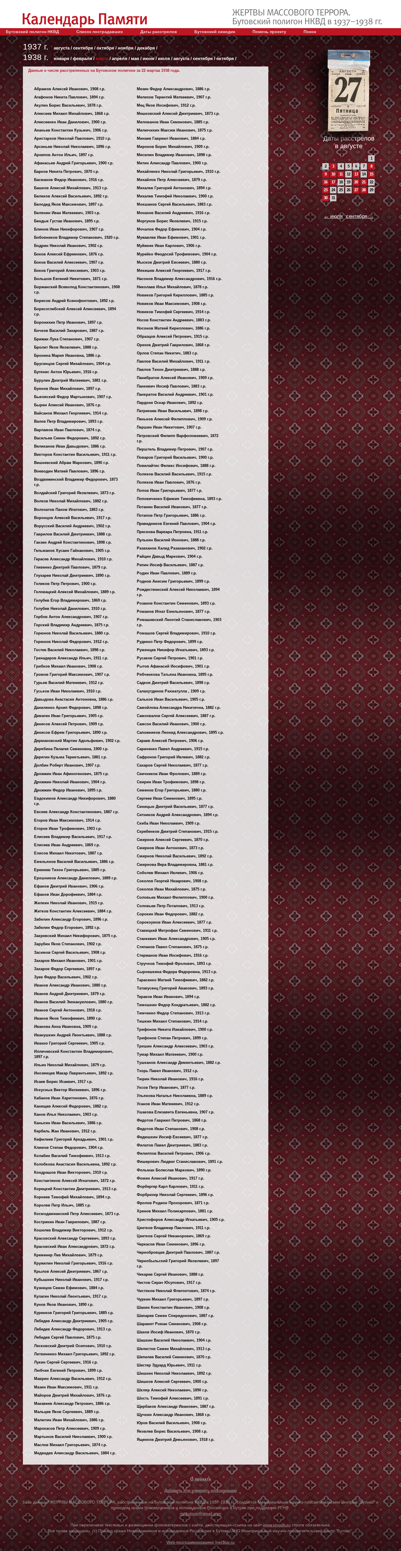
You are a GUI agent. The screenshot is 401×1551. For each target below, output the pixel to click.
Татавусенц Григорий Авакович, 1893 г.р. (175, 988)
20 (356, 182)
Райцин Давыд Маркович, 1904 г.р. (170, 556)
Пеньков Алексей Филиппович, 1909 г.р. (175, 419)
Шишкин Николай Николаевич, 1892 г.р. (174, 1373)
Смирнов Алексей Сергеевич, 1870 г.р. (173, 839)
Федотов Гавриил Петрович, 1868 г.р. (172, 1120)
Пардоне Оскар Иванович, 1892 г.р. (170, 402)
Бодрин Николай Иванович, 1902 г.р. (68, 245)
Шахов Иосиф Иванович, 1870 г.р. (169, 1332)
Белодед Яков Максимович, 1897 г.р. (69, 204)
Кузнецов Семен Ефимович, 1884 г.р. (69, 1288)
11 (341, 174)
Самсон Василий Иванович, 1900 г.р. (171, 724)
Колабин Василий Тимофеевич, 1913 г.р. (72, 1156)
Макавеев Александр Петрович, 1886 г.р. (72, 1403)
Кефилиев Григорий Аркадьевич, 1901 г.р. (74, 1139)
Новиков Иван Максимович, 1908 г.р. (172, 303)
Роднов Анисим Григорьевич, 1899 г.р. (173, 581)
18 (341, 182)
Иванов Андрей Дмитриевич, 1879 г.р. (70, 994)
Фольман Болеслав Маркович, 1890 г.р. (174, 1170)
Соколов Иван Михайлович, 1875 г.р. (171, 889)
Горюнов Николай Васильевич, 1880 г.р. (72, 633)
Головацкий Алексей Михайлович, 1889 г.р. (75, 592)
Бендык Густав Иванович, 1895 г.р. (67, 221)
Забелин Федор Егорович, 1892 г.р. (67, 927)
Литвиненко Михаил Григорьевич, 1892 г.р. (74, 1354)
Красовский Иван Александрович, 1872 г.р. (74, 1246)
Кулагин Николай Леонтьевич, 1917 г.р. (71, 1296)
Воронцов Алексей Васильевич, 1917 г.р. (73, 518)
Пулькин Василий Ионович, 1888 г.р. (171, 540)
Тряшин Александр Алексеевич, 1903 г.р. (175, 1046)
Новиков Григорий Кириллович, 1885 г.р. (175, 295)
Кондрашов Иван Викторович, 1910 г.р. (71, 1172)
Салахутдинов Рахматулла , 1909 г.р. (171, 691)
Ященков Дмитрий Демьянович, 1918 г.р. (176, 1439)
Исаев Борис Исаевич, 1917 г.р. (63, 1081)
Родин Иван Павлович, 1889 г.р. (167, 573)
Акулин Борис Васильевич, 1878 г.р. (68, 105)
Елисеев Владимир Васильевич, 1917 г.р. (73, 837)
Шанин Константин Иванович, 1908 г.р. (173, 1307)
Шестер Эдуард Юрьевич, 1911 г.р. (169, 1365)
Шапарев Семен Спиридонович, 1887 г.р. (175, 1315)
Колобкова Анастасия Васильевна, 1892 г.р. (75, 1164)
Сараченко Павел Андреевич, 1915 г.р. (173, 749)
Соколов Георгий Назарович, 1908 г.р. (172, 881)
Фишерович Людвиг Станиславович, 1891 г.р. (180, 1161)
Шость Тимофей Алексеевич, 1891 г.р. (173, 1398)
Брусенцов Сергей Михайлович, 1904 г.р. (72, 363)
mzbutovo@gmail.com (200, 1513)
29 (371, 190)
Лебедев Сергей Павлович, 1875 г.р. (68, 1337)
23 (325, 190)
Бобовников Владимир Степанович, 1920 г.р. (76, 237)
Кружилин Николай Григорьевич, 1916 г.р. (73, 1263)
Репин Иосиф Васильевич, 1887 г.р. (170, 565)
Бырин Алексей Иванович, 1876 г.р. (67, 405)
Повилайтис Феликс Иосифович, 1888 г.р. (176, 465)
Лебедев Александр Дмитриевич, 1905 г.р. (74, 1321)
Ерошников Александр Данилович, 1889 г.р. (75, 878)
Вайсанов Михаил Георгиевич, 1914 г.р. (71, 413)
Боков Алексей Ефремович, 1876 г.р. (69, 254)
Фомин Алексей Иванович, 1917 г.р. (170, 1178)
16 (325, 182)
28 (363, 190)
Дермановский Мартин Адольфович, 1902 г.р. (77, 740)
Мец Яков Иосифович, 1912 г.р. (166, 105)
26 (348, 190)
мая (135, 58)
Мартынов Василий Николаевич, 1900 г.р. (73, 1436)
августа (62, 47)
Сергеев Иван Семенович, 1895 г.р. (170, 798)
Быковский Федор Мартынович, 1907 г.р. (73, 397)
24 (333, 190)
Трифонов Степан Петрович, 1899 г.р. (172, 1038)
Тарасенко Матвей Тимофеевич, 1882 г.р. (176, 980)
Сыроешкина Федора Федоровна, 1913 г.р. (177, 972)
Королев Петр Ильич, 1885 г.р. (62, 1205)
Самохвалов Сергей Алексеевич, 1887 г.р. (176, 716)
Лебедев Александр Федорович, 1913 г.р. (73, 1329)
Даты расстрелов (158, 31)
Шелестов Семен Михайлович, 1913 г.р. (174, 1349)
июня (148, 58)
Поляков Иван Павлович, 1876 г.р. (169, 482)
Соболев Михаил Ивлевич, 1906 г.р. (170, 873)
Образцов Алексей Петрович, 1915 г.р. (173, 336)
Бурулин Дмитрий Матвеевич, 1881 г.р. (70, 380)
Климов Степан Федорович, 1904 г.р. (69, 1147)
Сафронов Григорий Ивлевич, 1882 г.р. (173, 757)
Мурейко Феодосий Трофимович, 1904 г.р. (177, 254)
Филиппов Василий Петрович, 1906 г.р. (174, 1153)
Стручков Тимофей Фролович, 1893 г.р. (174, 963)
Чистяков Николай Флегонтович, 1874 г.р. (176, 1291)
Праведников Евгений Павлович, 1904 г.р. (176, 523)
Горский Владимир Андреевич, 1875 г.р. (71, 625)
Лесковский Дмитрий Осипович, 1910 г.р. (73, 1346)
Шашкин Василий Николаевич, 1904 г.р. (174, 1340)
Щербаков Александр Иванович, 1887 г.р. (176, 1406)
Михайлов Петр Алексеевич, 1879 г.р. (172, 180)
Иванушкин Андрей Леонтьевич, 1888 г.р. (73, 1035)
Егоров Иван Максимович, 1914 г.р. (67, 820)
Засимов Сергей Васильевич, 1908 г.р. (70, 952)
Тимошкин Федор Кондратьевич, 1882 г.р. (176, 1005)
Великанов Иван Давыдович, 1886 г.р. (70, 446)
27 (356, 190)
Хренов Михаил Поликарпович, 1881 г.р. (175, 1211)
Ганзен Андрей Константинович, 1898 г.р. (73, 542)
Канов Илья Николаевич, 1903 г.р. (66, 1114)
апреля (119, 58)
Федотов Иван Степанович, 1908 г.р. (171, 1129)
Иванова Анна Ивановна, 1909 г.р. (66, 1026)
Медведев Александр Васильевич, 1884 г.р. (75, 1453)
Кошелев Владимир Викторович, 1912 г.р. (73, 1230)
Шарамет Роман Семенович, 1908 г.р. (172, 1324)
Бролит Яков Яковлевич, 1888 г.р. (66, 347)
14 (363, 174)
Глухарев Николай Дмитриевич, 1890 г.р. (72, 575)
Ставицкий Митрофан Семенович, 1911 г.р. (177, 930)
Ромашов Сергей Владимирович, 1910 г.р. (176, 633)
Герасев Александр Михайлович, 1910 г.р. (73, 559)
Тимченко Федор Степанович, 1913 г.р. (173, 1013)
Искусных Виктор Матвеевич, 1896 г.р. (70, 1090)
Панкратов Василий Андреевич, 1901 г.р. (175, 394)
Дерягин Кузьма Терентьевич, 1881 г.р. (70, 757)
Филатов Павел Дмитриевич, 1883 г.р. (172, 1145)
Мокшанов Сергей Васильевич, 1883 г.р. (175, 204)
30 (325, 198)
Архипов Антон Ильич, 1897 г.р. (64, 155)
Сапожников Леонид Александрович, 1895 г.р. (180, 732)
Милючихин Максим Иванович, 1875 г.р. (175, 130)
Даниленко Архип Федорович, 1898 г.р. (71, 707)
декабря (146, 47)
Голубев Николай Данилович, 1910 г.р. (70, 608)
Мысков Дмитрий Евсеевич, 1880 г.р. (172, 262)
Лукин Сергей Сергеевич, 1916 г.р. (66, 1362)
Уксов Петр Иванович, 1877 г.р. (166, 1087)
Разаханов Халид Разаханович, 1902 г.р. (175, 548)
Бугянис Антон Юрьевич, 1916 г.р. (66, 372)
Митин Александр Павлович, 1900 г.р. (172, 163)
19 (348, 182)
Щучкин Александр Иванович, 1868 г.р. (174, 1414)
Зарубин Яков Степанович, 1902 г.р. (68, 944)
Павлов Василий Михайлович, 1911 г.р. (173, 361)
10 (333, 174)
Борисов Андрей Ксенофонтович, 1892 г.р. (74, 300)
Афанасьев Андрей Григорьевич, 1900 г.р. (74, 163)
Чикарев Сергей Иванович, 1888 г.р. (170, 1274)
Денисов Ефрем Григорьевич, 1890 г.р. (71, 732)
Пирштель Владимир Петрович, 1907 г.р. (175, 449)
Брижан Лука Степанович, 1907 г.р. (67, 339)
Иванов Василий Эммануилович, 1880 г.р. (73, 1002)
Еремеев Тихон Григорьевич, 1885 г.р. (70, 870)
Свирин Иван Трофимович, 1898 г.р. (171, 782)
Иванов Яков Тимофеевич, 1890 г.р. (68, 1018)
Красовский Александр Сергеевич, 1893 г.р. (75, 1238)
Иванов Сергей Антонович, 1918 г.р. (68, 1010)
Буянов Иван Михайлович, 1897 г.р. (67, 388)
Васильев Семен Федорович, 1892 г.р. (70, 438)
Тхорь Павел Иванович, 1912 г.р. (167, 1071)
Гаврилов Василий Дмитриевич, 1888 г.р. (73, 534)
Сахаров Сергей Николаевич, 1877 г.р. (172, 765)
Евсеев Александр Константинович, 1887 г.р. (76, 812)
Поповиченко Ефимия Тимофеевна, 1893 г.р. (179, 498)
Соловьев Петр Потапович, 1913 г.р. (171, 906)
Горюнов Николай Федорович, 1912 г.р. (71, 641)
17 (333, 182)
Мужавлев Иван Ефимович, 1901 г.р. (171, 237)
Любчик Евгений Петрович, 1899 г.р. (68, 1370)
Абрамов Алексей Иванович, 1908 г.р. (69, 89)
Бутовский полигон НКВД (32, 31)
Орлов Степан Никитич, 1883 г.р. (167, 353)
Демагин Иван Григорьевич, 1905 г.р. (69, 716)
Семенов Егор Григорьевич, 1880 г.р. (172, 790)
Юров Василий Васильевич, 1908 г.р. (172, 1423)
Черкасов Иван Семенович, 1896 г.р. (171, 1244)
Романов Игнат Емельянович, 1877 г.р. (173, 611)
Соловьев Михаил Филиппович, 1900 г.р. (175, 897)
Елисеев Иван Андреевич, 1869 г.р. (67, 845)
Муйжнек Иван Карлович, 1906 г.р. (169, 245)
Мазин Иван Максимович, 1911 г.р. (66, 1387)
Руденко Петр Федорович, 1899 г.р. (170, 641)
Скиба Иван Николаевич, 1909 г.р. (169, 823)
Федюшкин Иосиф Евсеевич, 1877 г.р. (172, 1137)
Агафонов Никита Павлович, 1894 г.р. (69, 97)
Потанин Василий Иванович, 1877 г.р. (172, 507)
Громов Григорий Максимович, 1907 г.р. (72, 674)
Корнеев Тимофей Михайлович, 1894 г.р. (72, 1197)
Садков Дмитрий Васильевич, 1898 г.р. (173, 682)
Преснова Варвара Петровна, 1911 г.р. (172, 532)
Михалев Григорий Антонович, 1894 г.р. (174, 188)
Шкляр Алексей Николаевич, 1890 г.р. (172, 1390)
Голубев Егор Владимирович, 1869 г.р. (70, 600)
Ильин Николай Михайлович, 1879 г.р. (70, 1065)
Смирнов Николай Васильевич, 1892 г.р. (175, 856)
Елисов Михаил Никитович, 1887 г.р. (68, 853)
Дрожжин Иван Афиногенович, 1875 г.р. (71, 774)
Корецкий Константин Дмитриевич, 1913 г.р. (75, 1189)
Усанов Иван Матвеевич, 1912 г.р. (168, 1104)
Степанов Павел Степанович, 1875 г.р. (173, 947)
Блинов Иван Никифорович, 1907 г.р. (69, 229)
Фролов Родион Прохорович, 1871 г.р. (173, 1203)
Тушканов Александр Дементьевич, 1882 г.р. (179, 1062)
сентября (83, 47)
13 (356, 174)
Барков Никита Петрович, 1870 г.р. (66, 171)
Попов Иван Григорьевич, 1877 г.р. (170, 490)
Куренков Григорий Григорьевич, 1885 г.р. (74, 1313)
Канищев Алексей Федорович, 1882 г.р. (71, 1106)
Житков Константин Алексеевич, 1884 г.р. (73, 911)
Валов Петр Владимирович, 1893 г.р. (68, 421)
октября (105, 47)
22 (371, 182)
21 (363, 182)
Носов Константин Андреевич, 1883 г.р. (174, 320)
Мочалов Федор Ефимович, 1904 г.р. (172, 229)
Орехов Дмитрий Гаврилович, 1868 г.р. (173, 345)
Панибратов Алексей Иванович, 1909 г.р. (175, 378)
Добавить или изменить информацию (200, 1490)
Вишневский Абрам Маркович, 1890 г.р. (71, 462)
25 (341, 190)
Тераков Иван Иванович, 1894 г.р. (168, 996)
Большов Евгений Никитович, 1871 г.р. (71, 279)
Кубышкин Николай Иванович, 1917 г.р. (71, 1279)
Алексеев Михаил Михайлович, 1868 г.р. (72, 113)
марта (102, 58)
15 (371, 174)
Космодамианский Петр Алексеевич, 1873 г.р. (77, 1214)
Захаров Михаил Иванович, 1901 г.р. (68, 960)
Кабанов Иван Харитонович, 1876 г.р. (69, 1098)
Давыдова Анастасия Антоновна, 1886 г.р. (74, 699)
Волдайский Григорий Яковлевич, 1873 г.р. (74, 493)
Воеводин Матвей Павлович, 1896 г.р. (69, 471)
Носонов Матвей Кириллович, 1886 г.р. (173, 328)
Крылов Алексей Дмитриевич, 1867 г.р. (71, 1271)
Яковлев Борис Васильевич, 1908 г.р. (172, 1431)
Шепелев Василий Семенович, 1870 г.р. (174, 1357)
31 (333, 198)
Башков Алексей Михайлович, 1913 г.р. (71, 188)
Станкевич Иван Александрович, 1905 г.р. (176, 938)
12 (348, 174)
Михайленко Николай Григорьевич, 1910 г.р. (178, 171)
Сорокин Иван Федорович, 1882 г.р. (170, 914)
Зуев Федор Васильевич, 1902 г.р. (66, 977)
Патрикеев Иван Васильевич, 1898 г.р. (173, 411)
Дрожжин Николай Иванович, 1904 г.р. (70, 782)
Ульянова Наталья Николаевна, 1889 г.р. (175, 1095)
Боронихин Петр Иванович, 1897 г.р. (68, 322)
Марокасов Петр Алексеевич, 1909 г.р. (70, 1428)
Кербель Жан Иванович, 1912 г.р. (65, 1131)
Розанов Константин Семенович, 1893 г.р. (176, 603)
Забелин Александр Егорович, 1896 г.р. (71, 919)
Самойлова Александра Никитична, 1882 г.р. (179, 707)
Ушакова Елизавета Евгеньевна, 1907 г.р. (176, 1112)
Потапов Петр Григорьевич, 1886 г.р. (171, 515)
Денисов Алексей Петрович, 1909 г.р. (69, 724)
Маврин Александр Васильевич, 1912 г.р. (73, 1378)
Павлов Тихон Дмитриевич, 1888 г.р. (171, 369)
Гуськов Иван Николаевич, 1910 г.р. (68, 691)
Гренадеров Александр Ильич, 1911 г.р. (71, 658)
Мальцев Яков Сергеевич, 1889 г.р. (67, 1412)
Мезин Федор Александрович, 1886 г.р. (173, 89)
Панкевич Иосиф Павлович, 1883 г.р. (171, 386)
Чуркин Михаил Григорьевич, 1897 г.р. (173, 1299)
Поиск (310, 31)
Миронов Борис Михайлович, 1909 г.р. (173, 146)
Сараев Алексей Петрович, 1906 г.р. (170, 740)
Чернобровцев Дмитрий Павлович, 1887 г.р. (178, 1252)
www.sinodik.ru (277, 1525)
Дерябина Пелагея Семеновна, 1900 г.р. (71, 749)
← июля (333, 216)
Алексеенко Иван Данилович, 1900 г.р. (70, 122)
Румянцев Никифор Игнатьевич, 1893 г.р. (176, 650)
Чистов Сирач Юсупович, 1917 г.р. (169, 1282)
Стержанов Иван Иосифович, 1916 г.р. (173, 955)
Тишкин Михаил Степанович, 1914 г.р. (172, 1021)
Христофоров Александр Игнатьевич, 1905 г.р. (181, 1219)
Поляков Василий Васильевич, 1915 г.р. (174, 474)
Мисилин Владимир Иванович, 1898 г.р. (174, 155)
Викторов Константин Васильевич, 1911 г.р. (75, 454)
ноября (126, 47)
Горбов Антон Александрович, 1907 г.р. (71, 617)
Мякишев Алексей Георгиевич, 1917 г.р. (174, 270)
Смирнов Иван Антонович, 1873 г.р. (170, 848)
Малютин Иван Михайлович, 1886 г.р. (69, 1420)
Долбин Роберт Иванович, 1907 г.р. (67, 765)
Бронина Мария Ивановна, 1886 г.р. (67, 355)
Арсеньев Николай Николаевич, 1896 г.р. (72, 146)
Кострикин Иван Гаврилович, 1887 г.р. (70, 1222)
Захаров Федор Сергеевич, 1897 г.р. (68, 969)
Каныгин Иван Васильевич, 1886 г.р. (68, 1123)
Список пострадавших (99, 31)
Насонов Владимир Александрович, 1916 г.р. (179, 279)
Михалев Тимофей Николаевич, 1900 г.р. (175, 196)
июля (164, 58)
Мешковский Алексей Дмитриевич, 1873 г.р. (178, 113)
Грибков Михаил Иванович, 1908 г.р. (68, 666)
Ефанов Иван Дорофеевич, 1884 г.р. (68, 894)
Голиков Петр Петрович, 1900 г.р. (65, 583)
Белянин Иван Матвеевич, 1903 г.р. (67, 213)
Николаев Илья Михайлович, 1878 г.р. (172, 287)
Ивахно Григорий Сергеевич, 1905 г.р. (69, 1043)
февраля (82, 58)
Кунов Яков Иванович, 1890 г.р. (64, 1304)
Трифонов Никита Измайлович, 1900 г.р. (175, 1029)
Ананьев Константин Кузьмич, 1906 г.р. (71, 130)
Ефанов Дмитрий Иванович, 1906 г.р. (69, 886)
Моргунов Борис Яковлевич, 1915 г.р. (172, 221)
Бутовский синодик (214, 31)
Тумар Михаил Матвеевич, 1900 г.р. (170, 1054)
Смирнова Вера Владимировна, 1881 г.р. (175, 864)
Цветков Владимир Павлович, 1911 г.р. (173, 1228)
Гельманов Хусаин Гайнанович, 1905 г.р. (72, 550)
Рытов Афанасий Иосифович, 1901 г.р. (173, 666)
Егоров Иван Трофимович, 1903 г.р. (68, 828)
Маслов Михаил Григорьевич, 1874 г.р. (70, 1445)
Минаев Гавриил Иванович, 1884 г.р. (171, 138)
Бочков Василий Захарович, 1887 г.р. (69, 330)
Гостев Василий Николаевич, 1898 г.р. (69, 650)
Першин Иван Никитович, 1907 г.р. (169, 427)
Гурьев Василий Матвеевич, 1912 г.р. (69, 682)
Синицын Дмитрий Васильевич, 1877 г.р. (175, 806)
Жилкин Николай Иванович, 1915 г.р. (69, 903)
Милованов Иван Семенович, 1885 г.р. (173, 122)
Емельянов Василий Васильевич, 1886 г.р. (74, 861)
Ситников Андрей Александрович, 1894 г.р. (178, 815)
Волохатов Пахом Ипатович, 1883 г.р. (69, 509)
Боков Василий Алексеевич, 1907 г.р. (69, 262)
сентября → (360, 216)
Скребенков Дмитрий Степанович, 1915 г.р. (178, 831)
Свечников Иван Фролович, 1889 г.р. (172, 774)
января (61, 58)
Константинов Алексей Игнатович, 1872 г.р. (75, 1180)
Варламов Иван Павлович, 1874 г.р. (67, 430)
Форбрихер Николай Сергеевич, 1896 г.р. (175, 1194)
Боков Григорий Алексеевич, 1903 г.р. (70, 270)
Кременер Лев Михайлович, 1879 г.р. (68, 1255)
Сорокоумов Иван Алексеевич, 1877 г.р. (174, 922)
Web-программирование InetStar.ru (200, 1542)
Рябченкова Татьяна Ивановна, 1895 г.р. (175, 674)
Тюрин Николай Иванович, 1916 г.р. (170, 1079)
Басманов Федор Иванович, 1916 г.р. (69, 180)
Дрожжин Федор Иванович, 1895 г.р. (68, 790)
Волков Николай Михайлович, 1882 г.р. (71, 501)
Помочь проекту (269, 31)
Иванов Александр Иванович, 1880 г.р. (70, 985)
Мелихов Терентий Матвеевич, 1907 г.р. (174, 97)
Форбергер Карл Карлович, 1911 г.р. (171, 1186)
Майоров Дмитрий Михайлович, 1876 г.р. (73, 1395)
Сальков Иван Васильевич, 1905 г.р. (171, 699)
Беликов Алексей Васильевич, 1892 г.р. (71, 196)
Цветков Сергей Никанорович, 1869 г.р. (174, 1236)
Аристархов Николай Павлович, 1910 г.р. (72, 138)
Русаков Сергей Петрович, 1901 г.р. (170, 658)
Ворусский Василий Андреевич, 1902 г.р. (72, 526)
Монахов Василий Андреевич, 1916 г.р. (173, 213)
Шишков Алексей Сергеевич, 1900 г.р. (172, 1381)
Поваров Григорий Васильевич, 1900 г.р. (175, 457)
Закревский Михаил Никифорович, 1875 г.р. (75, 936)
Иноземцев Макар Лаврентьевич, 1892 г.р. (74, 1073)
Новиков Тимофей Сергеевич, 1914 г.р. (173, 312)
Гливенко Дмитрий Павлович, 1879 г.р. (70, 567)
